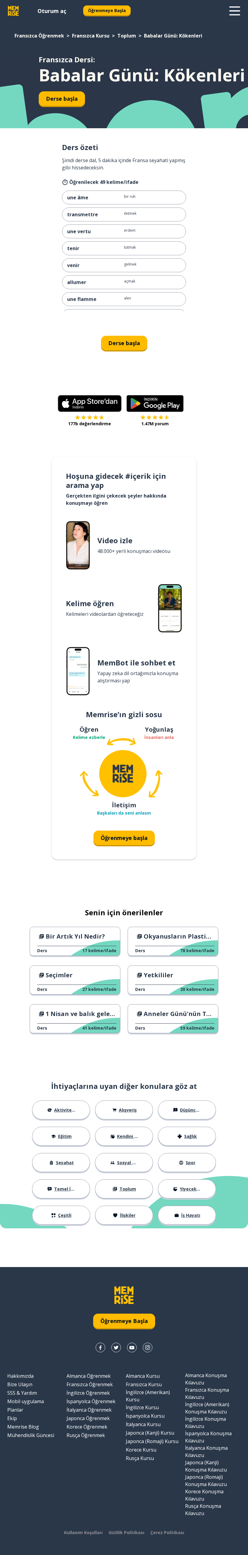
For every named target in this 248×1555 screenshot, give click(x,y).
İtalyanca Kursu (143, 1424)
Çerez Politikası (167, 1532)
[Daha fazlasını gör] (234, 11)
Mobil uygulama (25, 1401)
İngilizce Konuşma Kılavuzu (205, 1422)
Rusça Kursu (140, 1458)
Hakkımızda (20, 1376)
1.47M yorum (155, 423)
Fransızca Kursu (90, 35)
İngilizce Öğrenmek (88, 1393)
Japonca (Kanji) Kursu (150, 1432)
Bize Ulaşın (19, 1384)
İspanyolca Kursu (145, 1416)
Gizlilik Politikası (126, 1532)
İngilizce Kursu (142, 1407)
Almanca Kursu (143, 1376)
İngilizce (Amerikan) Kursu (148, 1396)
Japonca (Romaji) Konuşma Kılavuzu (206, 1481)
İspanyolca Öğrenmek (91, 1401)
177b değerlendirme (89, 423)
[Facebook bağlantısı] (100, 1347)
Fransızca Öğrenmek (39, 35)
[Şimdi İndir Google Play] (155, 403)
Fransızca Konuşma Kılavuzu (207, 1393)
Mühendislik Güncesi (30, 1435)
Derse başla (62, 98)
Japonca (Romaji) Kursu (152, 1441)
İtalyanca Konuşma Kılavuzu (206, 1452)
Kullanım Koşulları (83, 1532)
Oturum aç (52, 11)
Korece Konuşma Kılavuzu (204, 1495)
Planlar (15, 1409)
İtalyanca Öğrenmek (89, 1409)
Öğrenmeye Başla (107, 10)
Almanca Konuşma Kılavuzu (206, 1379)
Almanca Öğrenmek (89, 1376)
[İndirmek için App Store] (90, 403)
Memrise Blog (23, 1426)
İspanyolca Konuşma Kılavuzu (208, 1437)
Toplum (126, 35)
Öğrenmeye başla (124, 837)
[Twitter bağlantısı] (116, 1347)
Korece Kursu (141, 1449)
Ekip (12, 1418)
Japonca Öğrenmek (88, 1418)
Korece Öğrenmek (87, 1426)
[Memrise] (13, 11)
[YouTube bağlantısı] (132, 1347)
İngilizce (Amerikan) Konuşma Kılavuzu (207, 1408)
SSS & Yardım (22, 1393)
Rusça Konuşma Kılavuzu (203, 1510)
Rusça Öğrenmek (86, 1435)
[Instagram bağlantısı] (147, 1347)
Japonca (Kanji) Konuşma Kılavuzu (206, 1466)
